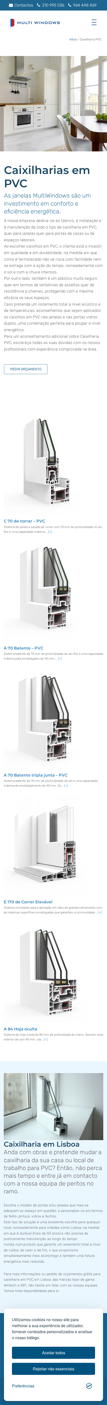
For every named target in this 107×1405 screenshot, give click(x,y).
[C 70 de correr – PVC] (47, 464)
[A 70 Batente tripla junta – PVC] (47, 718)
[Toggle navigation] (95, 22)
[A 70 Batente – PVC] (47, 591)
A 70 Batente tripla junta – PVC (35, 775)
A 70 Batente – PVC (23, 648)
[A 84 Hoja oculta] (47, 972)
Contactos (23, 5)
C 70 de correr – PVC (24, 521)
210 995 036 (52, 5)
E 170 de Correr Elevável (28, 902)
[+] (50, 532)
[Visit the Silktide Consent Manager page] (89, 1386)
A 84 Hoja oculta (20, 1029)
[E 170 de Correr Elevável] (47, 845)
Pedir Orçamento (25, 369)
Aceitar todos (53, 1353)
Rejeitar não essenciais (53, 1369)
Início (73, 39)
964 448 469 (84, 5)
